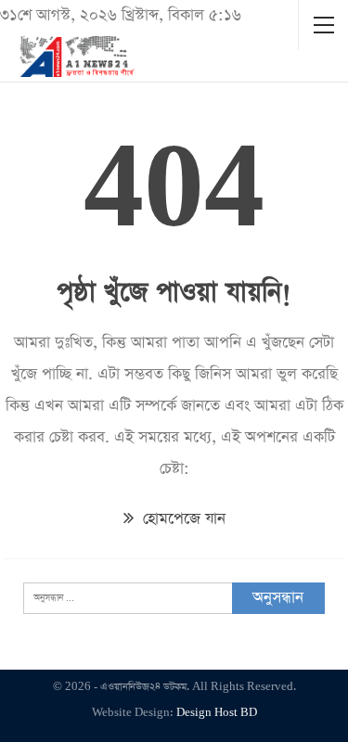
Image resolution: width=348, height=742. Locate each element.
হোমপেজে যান (182, 519)
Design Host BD (216, 713)
